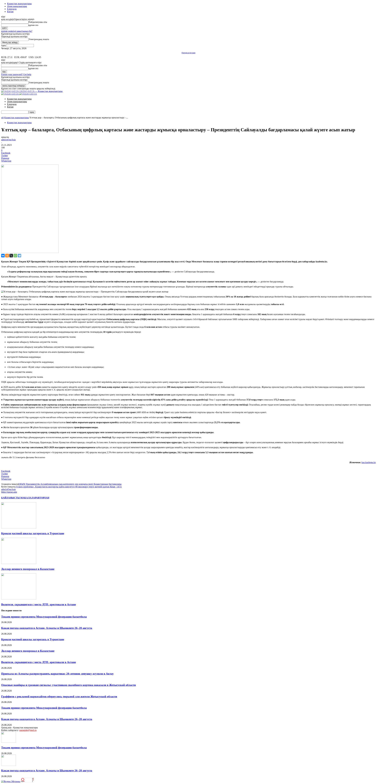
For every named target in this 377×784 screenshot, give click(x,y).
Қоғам (10, 11)
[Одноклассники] (7, 255)
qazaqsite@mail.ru (28, 730)
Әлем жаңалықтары (17, 6)
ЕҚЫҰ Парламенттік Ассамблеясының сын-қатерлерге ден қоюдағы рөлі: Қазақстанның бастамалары (69, 484)
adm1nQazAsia (8, 139)
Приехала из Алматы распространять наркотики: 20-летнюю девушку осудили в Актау (57, 673)
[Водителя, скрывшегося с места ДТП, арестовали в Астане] (18, 598)
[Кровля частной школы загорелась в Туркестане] (18, 527)
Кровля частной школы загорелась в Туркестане (32, 533)
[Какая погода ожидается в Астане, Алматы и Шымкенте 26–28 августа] (8, 765)
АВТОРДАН (42, 497)
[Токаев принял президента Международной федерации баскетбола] (8, 742)
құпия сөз (33, 25)
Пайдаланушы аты (37, 22)
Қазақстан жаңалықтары (19, 3)
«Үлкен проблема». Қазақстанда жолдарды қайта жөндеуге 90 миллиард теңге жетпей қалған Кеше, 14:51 (68, 486)
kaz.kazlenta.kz (369, 462)
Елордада (11, 9)
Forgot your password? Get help (16, 74)
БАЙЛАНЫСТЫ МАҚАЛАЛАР (18, 497)
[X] (11, 255)
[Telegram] (19, 255)
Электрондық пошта (38, 39)
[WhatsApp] (15, 255)
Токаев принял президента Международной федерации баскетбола (44, 616)
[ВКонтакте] (3, 255)
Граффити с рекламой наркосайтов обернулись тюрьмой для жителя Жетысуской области (59, 696)
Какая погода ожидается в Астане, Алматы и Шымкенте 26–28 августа (46, 628)
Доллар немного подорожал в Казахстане (27, 569)
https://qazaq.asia (9, 492)
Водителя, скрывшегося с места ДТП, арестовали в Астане (38, 604)
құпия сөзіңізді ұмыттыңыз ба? (16, 31)
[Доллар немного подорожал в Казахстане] (18, 563)
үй (2, 117)
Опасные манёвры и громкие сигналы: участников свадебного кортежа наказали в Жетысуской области (68, 685)
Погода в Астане (188, 53)
